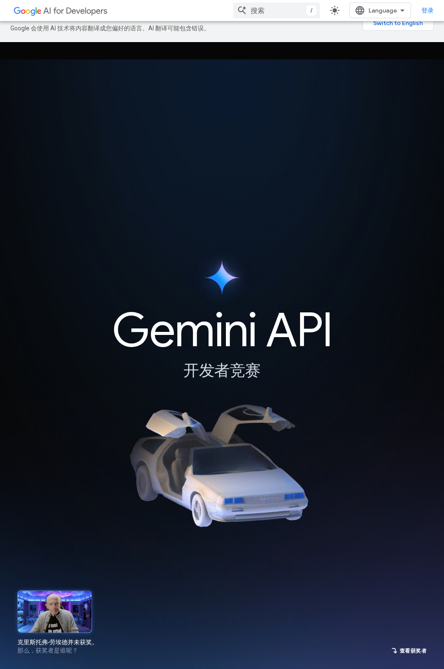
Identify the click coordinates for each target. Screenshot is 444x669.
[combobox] (276, 10)
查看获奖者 (413, 650)
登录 (427, 10)
